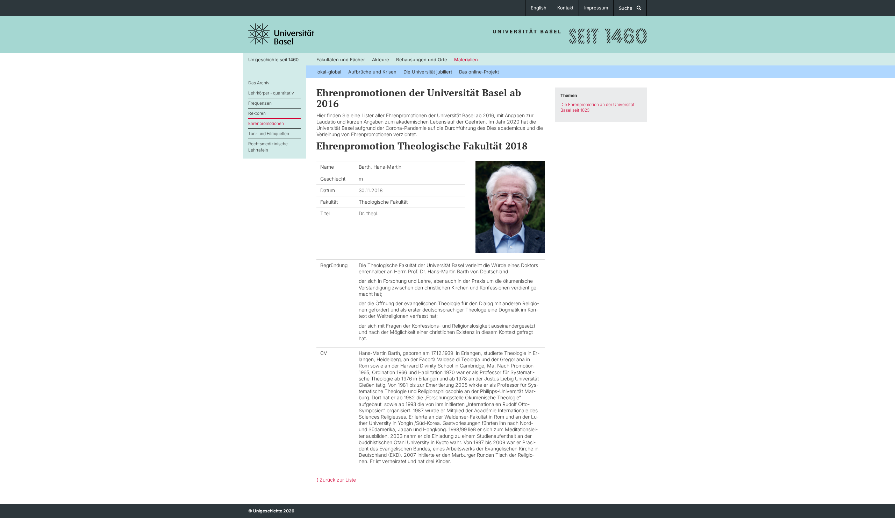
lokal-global (328, 72)
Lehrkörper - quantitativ (271, 93)
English (538, 7)
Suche (628, 8)
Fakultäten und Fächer (340, 59)
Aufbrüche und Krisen (372, 72)
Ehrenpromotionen (266, 123)
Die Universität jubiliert (427, 72)
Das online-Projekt (479, 72)
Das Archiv (259, 82)
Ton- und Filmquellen (268, 133)
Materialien (466, 59)
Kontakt (565, 7)
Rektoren (257, 113)
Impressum (596, 7)
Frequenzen (260, 103)
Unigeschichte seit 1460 (273, 59)
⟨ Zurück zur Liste (336, 480)
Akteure (380, 59)
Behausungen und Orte (421, 59)
